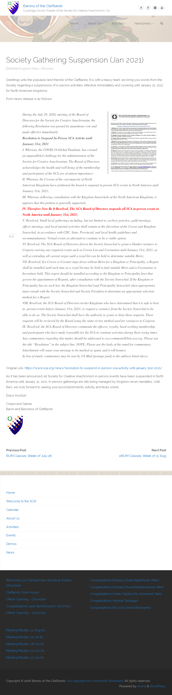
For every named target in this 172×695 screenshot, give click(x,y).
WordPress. (158, 686)
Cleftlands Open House (22, 592)
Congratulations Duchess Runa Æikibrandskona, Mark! (127, 587)
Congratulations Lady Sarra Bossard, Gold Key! (38, 606)
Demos (11, 544)
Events (11, 535)
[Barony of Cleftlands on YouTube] (162, 8)
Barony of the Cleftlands (43, 6)
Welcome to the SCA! (21, 501)
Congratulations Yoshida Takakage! (114, 600)
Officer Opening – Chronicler (26, 599)
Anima (141, 686)
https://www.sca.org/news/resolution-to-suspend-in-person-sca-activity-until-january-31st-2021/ (93, 368)
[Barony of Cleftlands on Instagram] (155, 8)
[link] (162, 24)
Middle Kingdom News (24, 68)
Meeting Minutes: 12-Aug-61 (25, 630)
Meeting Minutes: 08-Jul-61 (25, 644)
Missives (47, 68)
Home (10, 492)
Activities (12, 527)
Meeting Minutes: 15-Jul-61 (24, 637)
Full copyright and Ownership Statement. (94, 680)
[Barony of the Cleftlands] (13, 7)
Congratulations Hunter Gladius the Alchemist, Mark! (126, 594)
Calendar (12, 509)
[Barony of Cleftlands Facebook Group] (148, 8)
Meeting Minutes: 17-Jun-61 (25, 657)
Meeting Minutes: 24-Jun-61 (25, 650)
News (10, 552)
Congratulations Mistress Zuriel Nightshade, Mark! (124, 580)
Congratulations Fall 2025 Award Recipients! (120, 607)
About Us (13, 518)
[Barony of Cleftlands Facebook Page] (141, 8)
